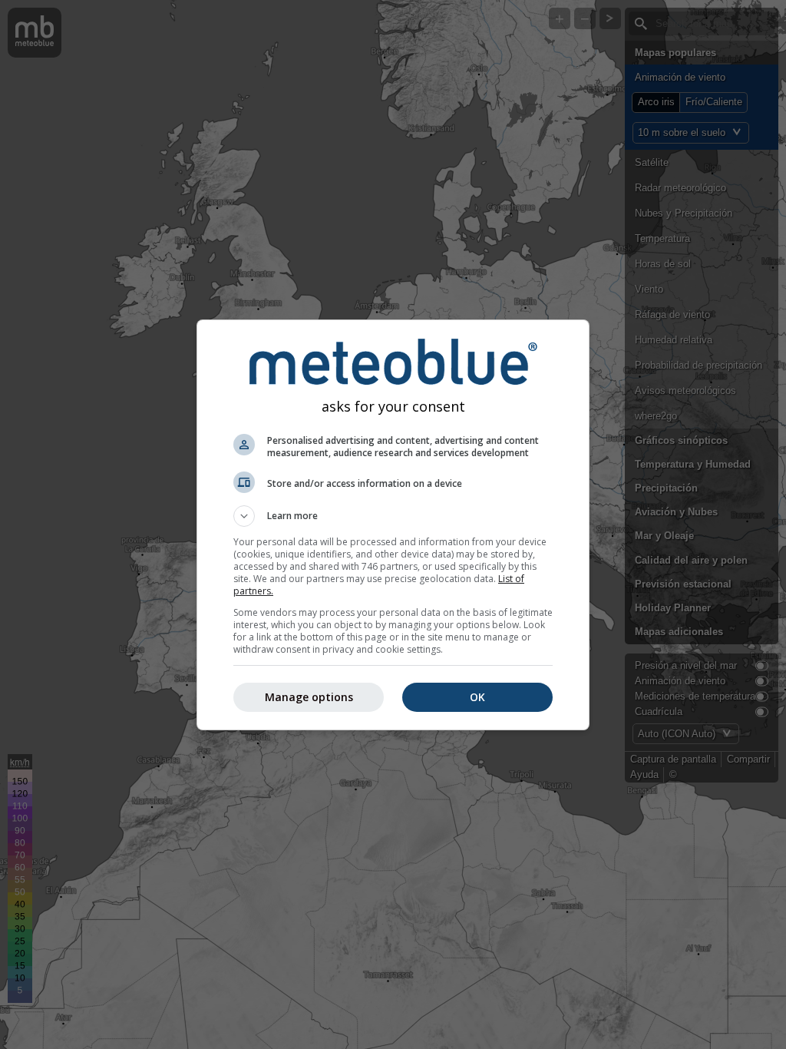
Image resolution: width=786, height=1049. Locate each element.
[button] (393, 516)
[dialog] (393, 524)
